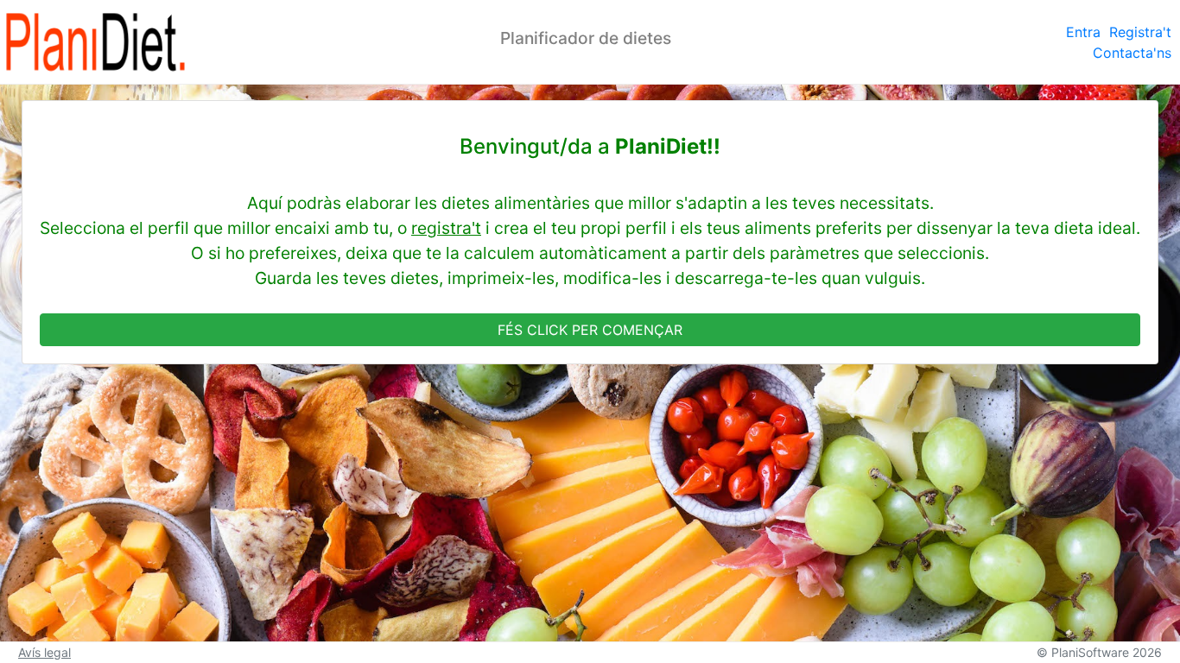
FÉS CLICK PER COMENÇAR (590, 329)
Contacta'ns (1132, 52)
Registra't (1140, 32)
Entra (1083, 32)
